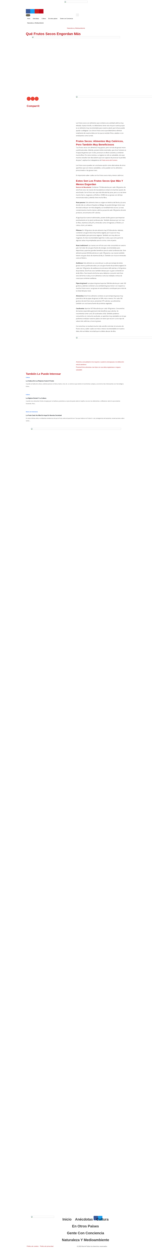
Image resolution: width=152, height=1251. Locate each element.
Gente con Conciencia (66, 18)
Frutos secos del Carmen (109, 160)
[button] (77, 14)
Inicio (28, 18)
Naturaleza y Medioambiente (35, 23)
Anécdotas (36, 18)
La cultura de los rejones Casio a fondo (40, 381)
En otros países (52, 18)
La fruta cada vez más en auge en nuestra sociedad (44, 415)
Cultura (44, 18)
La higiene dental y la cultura (36, 398)
